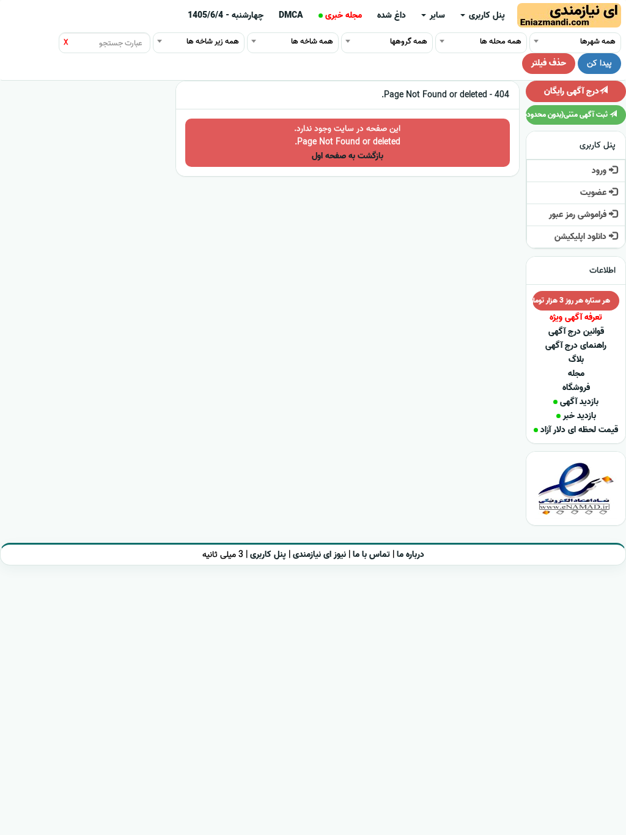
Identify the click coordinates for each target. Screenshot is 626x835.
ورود (600, 171)
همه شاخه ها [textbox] (312, 41)
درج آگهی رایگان (571, 91)
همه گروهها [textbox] (408, 41)
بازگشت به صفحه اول (347, 156)
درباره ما (410, 555)
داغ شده (391, 16)
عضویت (594, 193)
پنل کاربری (485, 16)
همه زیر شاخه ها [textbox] (212, 41)
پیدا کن (599, 63)
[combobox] (575, 41)
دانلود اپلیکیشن (581, 237)
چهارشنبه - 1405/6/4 (225, 16)
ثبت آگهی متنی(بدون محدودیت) (567, 114)
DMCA (291, 16)
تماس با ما (371, 555)
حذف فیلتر (548, 63)
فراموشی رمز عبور (579, 215)
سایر (436, 16)
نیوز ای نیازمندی (319, 555)
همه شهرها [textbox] (598, 41)
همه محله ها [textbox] (500, 41)
